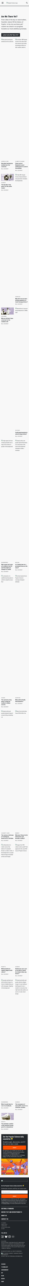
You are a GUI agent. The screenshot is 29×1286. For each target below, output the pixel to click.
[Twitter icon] (6, 1236)
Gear (2, 1275)
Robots (3, 966)
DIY (2, 1272)
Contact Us (4, 1219)
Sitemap (3, 1228)
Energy (17, 833)
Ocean (3, 697)
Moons (17, 562)
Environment (4, 1270)
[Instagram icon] (9, 1236)
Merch (3, 1278)
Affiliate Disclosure (5, 1227)
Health (3, 1121)
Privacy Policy (6, 1203)
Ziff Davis (7, 1251)
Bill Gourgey (4, 168)
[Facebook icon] (2, 1236)
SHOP (2, 1281)
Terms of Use (14, 1153)
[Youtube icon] (13, 1236)
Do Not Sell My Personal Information (11, 1256)
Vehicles (17, 296)
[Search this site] (27, 3)
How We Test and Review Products (11, 1212)
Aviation (17, 697)
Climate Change (19, 161)
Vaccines (3, 316)
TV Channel (3, 1222)
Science (3, 182)
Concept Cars (5, 833)
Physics (17, 430)
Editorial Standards (7, 1208)
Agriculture (4, 161)
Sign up (14, 1147)
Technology (4, 1267)
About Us (4, 1215)
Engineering (4, 562)
